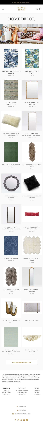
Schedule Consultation (22, 390)
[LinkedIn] (27, 420)
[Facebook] (15, 420)
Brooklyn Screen (32, 320)
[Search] (37, 9)
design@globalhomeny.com (23, 413)
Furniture (37, 390)
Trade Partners (6, 394)
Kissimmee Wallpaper (11, 164)
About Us (6, 390)
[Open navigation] (3, 9)
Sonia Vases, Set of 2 (11, 320)
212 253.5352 (23, 410)
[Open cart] (40, 9)
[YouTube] (24, 420)
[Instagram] (19, 420)
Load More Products (21, 362)
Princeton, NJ (22, 406)
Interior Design (6, 392)
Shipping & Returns (22, 392)
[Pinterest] (21, 420)
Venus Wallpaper (11, 258)
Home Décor (37, 394)
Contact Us (22, 394)
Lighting (37, 392)
